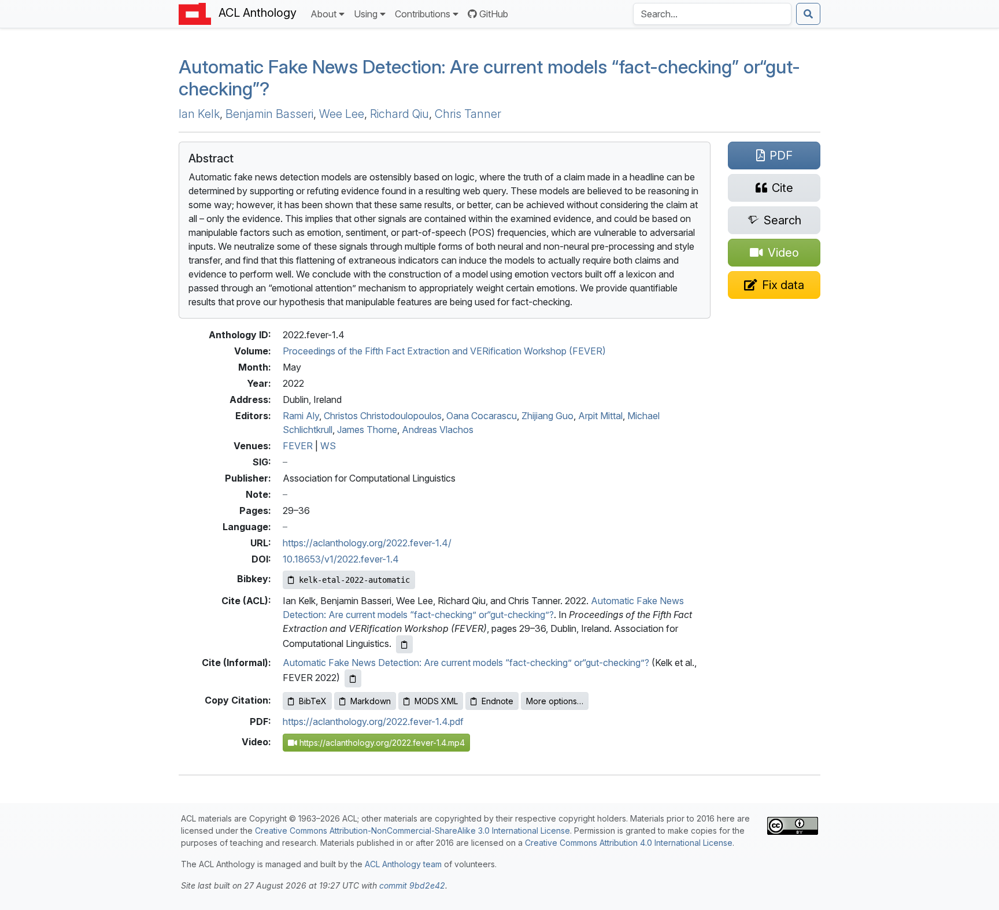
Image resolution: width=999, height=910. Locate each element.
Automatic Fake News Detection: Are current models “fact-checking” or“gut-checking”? (489, 78)
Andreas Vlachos (437, 429)
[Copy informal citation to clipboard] (353, 678)
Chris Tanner (468, 114)
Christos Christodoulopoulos (383, 415)
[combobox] (712, 14)
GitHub (493, 14)
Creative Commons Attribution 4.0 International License (628, 843)
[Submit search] (808, 14)
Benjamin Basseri (269, 114)
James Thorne (367, 429)
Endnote (497, 701)
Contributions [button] (422, 14)
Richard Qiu (399, 114)
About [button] (323, 14)
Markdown (370, 701)
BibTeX (313, 701)
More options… (554, 701)
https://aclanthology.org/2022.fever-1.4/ (367, 543)
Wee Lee (341, 114)
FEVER (298, 446)
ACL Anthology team (403, 864)
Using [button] (366, 14)
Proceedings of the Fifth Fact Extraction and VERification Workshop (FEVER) (444, 351)
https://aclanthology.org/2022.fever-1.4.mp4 (381, 743)
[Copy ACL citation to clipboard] (404, 644)
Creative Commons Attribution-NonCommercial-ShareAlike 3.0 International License (412, 830)
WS (328, 446)
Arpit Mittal (600, 415)
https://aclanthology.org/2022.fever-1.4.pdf (373, 721)
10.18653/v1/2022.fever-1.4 (341, 559)
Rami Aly (301, 415)
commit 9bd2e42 (412, 885)
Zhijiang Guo (547, 415)
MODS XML (436, 701)
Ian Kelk (199, 114)
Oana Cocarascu (481, 415)
